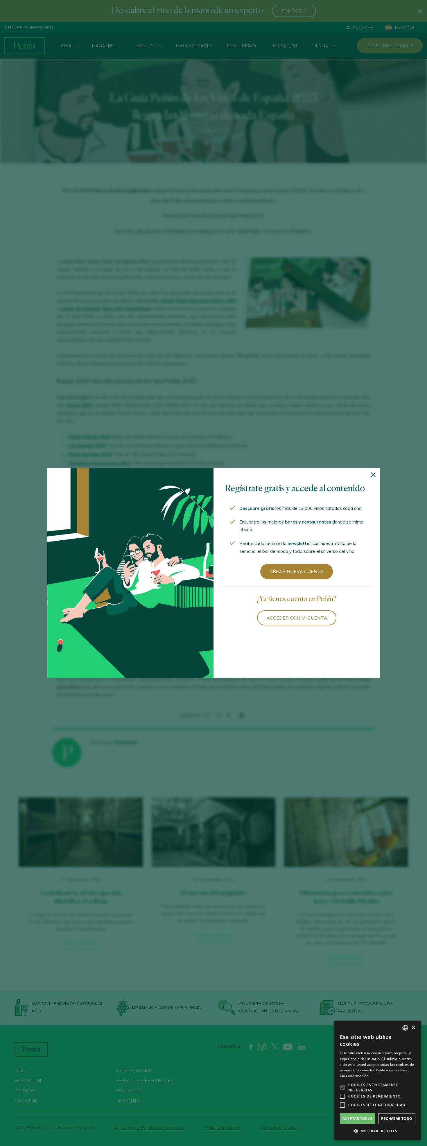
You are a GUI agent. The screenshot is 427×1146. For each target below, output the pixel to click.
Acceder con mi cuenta (296, 618)
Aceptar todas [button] (357, 1118)
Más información (354, 1075)
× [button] (413, 1028)
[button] (377, 1131)
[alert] (377, 1080)
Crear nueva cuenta (297, 571)
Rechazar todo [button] (396, 1118)
